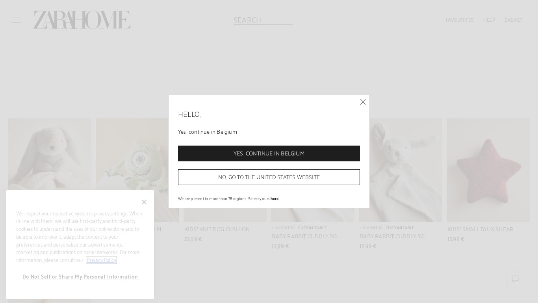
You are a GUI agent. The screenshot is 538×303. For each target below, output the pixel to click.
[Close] (363, 102)
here (275, 198)
